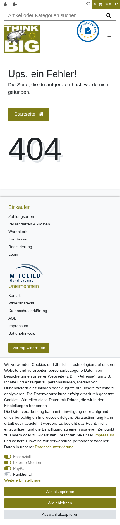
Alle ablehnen (60, 503)
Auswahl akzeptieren (60, 514)
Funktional (22, 474)
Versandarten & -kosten (29, 224)
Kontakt (15, 295)
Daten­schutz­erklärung (54, 447)
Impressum (18, 325)
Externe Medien (27, 462)
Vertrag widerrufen (29, 347)
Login (13, 254)
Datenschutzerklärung (27, 310)
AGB (12, 318)
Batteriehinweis (21, 333)
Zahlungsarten (21, 216)
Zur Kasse (17, 239)
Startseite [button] (25, 114)
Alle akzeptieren (60, 491)
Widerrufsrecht (21, 303)
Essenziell (22, 456)
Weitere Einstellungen (23, 480)
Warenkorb (18, 231)
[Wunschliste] (88, 4)
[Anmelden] (6, 4)
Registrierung (20, 246)
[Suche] (109, 16)
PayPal (19, 468)
